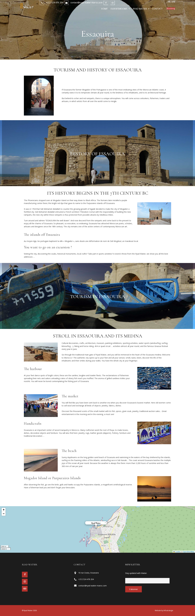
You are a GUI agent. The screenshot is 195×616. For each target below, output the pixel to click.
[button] (96, 527)
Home (104, 8)
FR (169, 2)
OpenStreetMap (188, 551)
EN (173, 2)
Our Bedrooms (118, 8)
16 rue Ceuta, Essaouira (88, 572)
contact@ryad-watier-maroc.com (86, 2)
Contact (157, 8)
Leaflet (177, 551)
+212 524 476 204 (54, 2)
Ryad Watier (140, 8)
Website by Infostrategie (164, 610)
